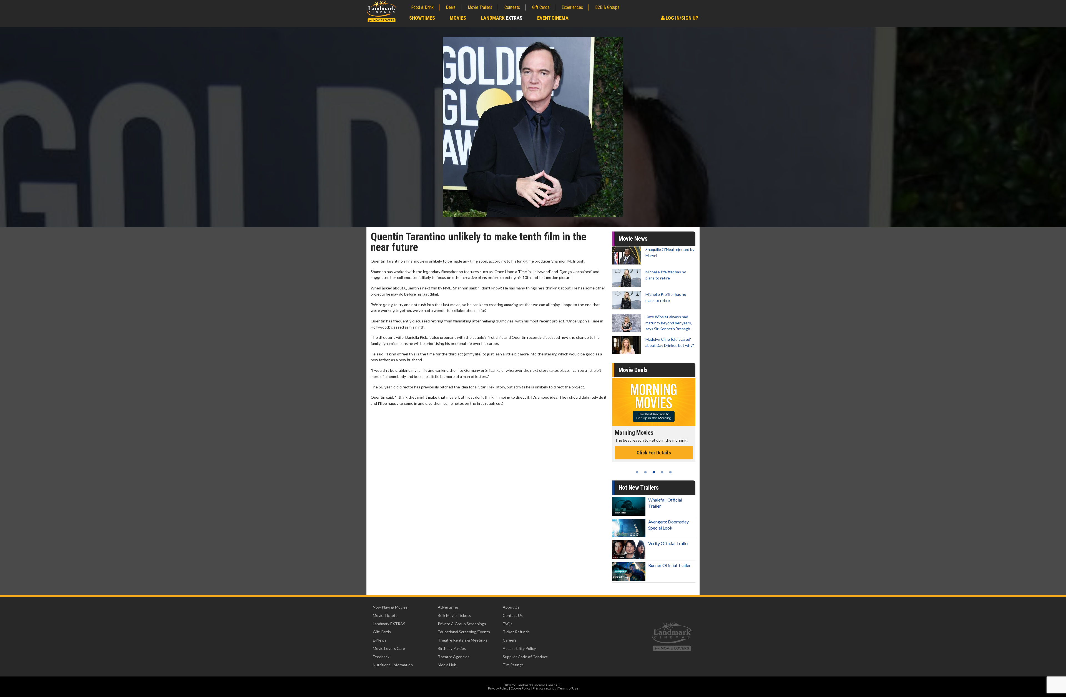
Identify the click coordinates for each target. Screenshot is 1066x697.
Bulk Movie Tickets (454, 615)
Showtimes (422, 18)
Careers (510, 640)
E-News (379, 640)
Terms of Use (568, 688)
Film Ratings (513, 664)
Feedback (381, 656)
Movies (458, 18)
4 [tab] (662, 472)
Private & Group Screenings (462, 623)
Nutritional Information (393, 664)
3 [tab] (654, 472)
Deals (451, 7)
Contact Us (513, 615)
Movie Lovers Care (389, 648)
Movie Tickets (385, 615)
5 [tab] (670, 472)
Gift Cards (540, 7)
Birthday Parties (452, 648)
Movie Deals (633, 370)
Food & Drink (422, 7)
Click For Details (654, 458)
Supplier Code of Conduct (525, 656)
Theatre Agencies (453, 656)
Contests (512, 7)
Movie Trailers (480, 7)
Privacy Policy (498, 688)
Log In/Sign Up (681, 18)
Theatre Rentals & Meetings (462, 640)
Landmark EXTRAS (389, 623)
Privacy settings (544, 688)
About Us (511, 607)
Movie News (633, 238)
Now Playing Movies (390, 607)
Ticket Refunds (516, 631)
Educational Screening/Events (464, 631)
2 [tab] (645, 472)
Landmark (501, 18)
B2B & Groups (607, 7)
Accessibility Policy (519, 648)
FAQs (507, 623)
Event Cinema (553, 18)
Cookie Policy (521, 688)
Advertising (448, 607)
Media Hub (447, 664)
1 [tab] (637, 472)
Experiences (572, 7)
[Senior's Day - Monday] (653, 402)
